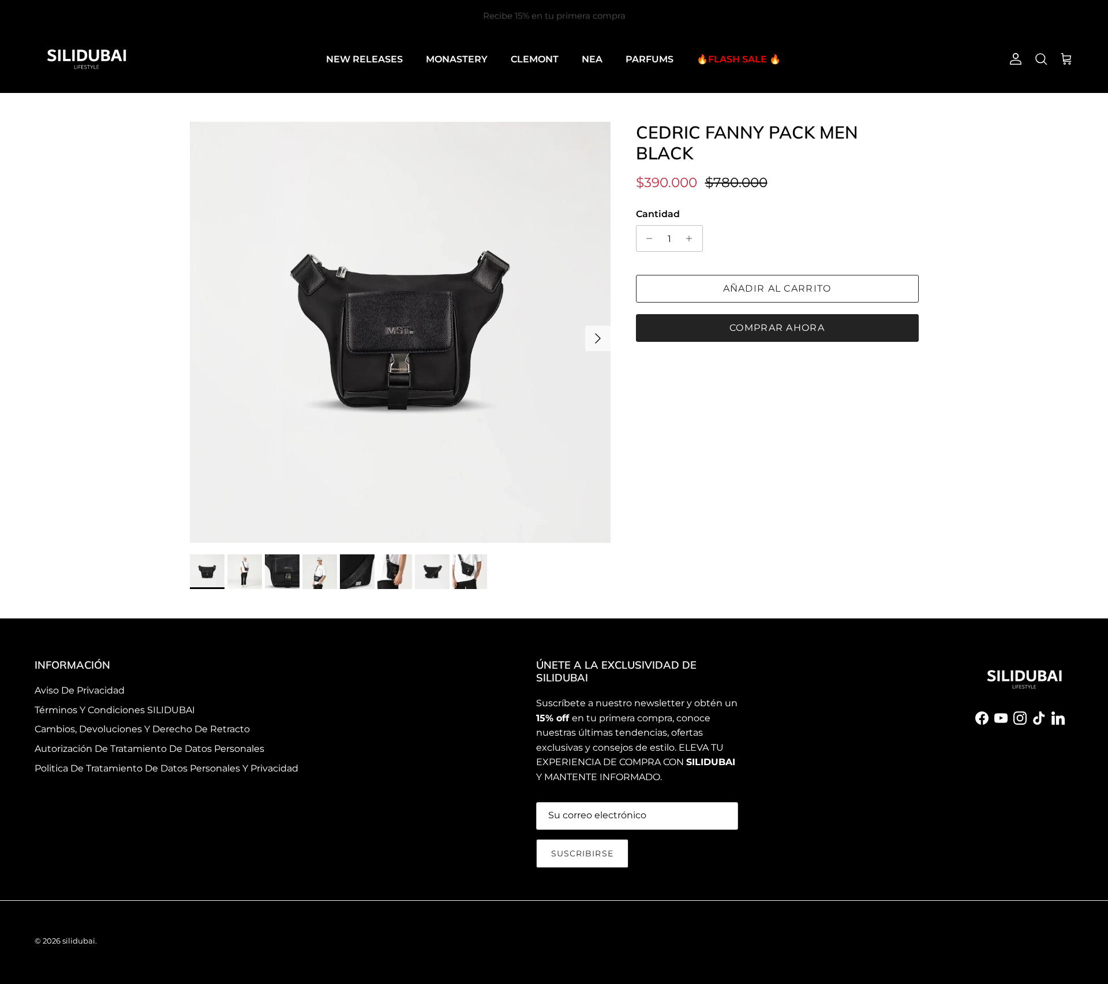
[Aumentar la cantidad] (692, 238)
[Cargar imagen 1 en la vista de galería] (400, 332)
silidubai (78, 940)
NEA (592, 59)
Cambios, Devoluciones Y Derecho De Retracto (142, 729)
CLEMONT (535, 59)
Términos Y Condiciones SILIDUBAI (115, 710)
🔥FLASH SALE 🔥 (739, 59)
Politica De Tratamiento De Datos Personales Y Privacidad (166, 768)
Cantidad (658, 213)
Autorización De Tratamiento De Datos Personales (149, 748)
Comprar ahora (777, 327)
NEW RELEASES (364, 59)
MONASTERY (457, 59)
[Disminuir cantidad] (647, 238)
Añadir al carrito (777, 288)
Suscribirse (582, 853)
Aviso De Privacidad (80, 690)
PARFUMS (649, 59)
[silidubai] (86, 59)
